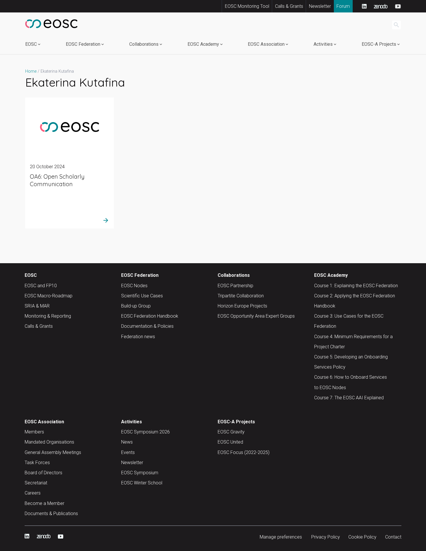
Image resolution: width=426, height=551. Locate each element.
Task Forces (37, 462)
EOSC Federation (83, 44)
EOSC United (230, 442)
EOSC (31, 44)
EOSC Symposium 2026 (145, 432)
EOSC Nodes (134, 285)
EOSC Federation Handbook (149, 316)
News (127, 442)
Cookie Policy (362, 537)
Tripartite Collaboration (241, 296)
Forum (343, 6)
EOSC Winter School (141, 483)
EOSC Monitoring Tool (247, 6)
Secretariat (36, 483)
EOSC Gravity (231, 432)
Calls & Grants (289, 6)
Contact (393, 537)
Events (128, 452)
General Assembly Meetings (53, 452)
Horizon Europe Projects (242, 306)
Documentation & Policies (147, 326)
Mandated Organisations (49, 442)
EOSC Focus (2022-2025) (244, 452)
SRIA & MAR (37, 306)
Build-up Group (136, 306)
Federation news (138, 336)
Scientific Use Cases (142, 296)
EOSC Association (266, 44)
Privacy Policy (325, 537)
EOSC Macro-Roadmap (48, 296)
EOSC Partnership (235, 285)
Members (34, 432)
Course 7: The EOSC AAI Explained (349, 397)
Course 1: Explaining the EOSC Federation (356, 285)
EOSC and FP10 (41, 285)
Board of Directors (43, 472)
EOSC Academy (203, 44)
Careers (33, 493)
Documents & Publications (51, 513)
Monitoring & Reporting (48, 316)
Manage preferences (281, 537)
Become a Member (44, 503)
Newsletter (320, 6)
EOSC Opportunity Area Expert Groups (256, 316)
